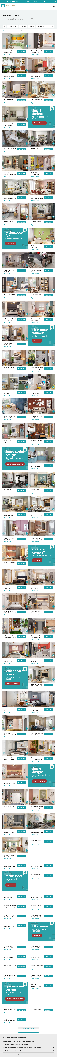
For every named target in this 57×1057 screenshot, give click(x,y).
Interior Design (10, 30)
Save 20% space (39, 123)
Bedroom (32, 26)
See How (37, 341)
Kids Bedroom (41, 26)
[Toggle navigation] (54, 6)
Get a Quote (21, 51)
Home (4, 30)
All (4, 26)
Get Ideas (37, 560)
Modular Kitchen (12, 26)
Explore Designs (12, 683)
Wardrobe (50, 26)
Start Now (10, 243)
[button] (27, 46)
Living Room (23, 26)
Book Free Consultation (15, 464)
